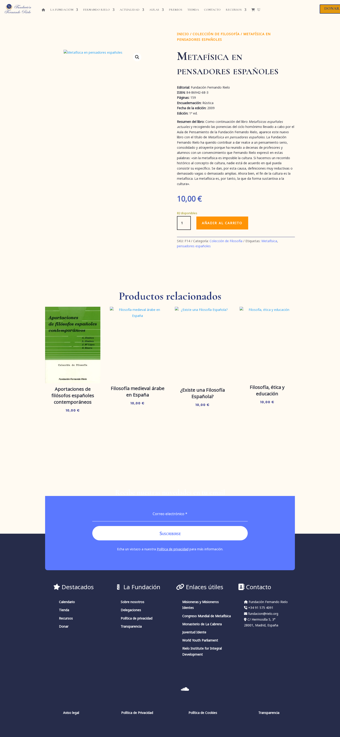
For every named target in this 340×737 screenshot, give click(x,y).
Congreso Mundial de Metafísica (206, 615)
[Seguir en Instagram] (140, 689)
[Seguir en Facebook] (199, 689)
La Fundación (61, 10)
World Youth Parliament (200, 640)
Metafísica (269, 240)
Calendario (67, 601)
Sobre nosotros (132, 601)
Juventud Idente (194, 632)
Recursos (234, 10)
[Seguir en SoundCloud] (184, 689)
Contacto (212, 10)
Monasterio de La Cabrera (202, 624)
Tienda (193, 10)
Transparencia (131, 626)
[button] (137, 57)
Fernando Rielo (96, 10)
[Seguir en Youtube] (155, 689)
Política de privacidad (173, 549)
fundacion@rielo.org (263, 613)
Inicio (183, 33)
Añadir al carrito (222, 222)
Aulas (154, 10)
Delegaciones (131, 609)
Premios (175, 10)
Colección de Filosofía (216, 33)
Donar (63, 626)
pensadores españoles (194, 246)
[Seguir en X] (170, 689)
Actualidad (129, 10)
